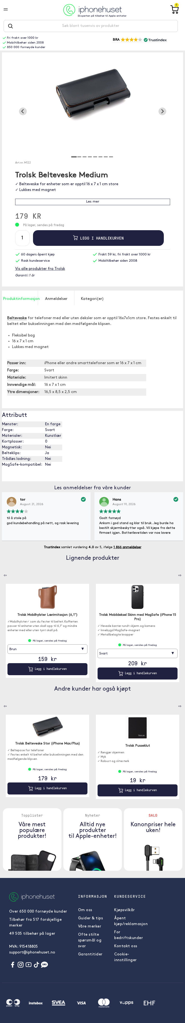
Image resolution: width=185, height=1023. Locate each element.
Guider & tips (90, 918)
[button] (139, 40)
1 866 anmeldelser (127, 547)
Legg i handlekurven (101, 238)
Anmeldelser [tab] (56, 299)
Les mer (92, 201)
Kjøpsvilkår (124, 910)
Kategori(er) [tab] (92, 299)
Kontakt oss (125, 946)
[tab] (74, 157)
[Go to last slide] (23, 111)
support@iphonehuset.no (32, 952)
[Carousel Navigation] (1, 574)
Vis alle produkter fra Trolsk (40, 269)
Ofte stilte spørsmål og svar (90, 940)
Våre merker (89, 926)
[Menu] (9, 10)
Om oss (85, 910)
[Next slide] (162, 111)
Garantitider (90, 954)
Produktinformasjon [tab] (20, 299)
